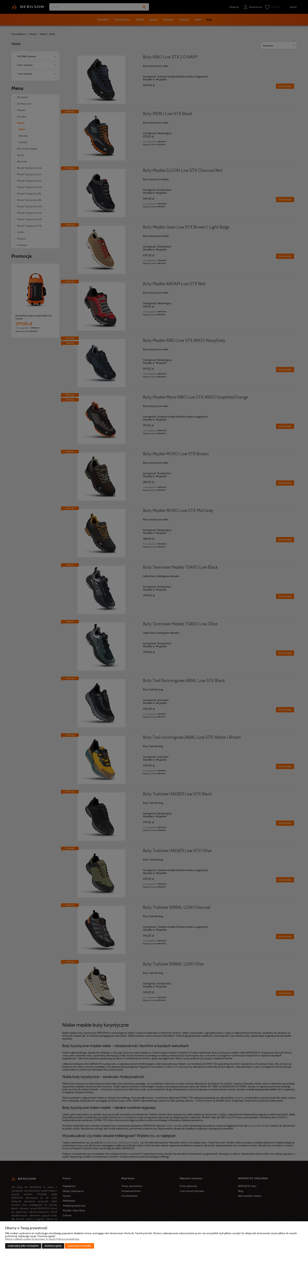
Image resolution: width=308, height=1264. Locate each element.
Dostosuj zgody (53, 1245)
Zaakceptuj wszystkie (79, 1245)
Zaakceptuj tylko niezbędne (23, 1245)
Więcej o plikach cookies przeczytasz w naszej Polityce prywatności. (42, 1239)
